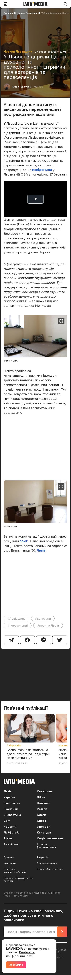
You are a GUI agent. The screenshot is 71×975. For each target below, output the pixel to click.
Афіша (8, 838)
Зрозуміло (16, 964)
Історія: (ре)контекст (46, 845)
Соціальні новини (50, 838)
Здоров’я (43, 826)
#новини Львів (48, 625)
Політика (43, 803)
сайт (24, 541)
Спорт (41, 820)
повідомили (42, 170)
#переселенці (17, 625)
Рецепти (10, 826)
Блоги (41, 815)
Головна (8, 13)
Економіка (11, 809)
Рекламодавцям (47, 863)
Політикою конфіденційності (20, 954)
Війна (41, 797)
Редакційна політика (50, 869)
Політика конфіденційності (15, 870)
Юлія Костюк (21, 87)
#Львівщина (16, 618)
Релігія (42, 809)
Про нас (9, 857)
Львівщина (45, 791)
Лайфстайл (14, 745)
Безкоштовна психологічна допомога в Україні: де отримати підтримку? (28, 754)
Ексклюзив (12, 803)
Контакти (10, 863)
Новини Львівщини (27, 13)
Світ (7, 820)
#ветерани (43, 618)
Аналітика (11, 844)
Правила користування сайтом (18, 879)
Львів (41, 550)
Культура (44, 832)
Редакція (42, 857)
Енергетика (12, 815)
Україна (9, 797)
